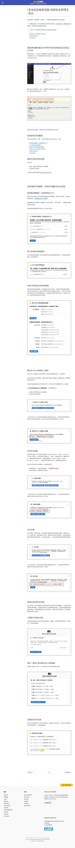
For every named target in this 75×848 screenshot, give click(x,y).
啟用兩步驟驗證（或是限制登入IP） (39, 143)
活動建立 (26, 801)
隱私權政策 (6, 803)
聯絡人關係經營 (28, 795)
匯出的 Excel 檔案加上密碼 (37, 33)
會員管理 (26, 803)
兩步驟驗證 (68, 772)
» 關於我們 (47, 823)
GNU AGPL (50, 799)
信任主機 (32, 37)
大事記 (5, 799)
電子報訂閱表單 (44, 621)
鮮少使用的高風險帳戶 (35, 145)
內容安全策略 (33, 35)
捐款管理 (26, 799)
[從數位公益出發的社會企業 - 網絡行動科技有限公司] (48, 829)
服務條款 (6, 801)
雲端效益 (6, 814)
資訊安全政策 (7, 805)
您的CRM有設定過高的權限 (37, 147)
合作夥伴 (6, 812)
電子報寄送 (27, 797)
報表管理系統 (27, 805)
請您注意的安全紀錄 (45, 172)
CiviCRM (54, 795)
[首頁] (38, 2)
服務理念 (6, 795)
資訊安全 (30, 772)
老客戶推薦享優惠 (66, 785)
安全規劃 (6, 807)
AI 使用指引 (7, 816)
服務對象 (6, 797)
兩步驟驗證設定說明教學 (41, 198)
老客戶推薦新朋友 (8, 810)
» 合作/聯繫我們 (48, 825)
